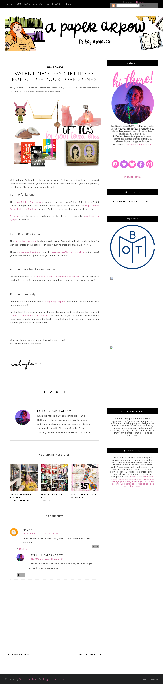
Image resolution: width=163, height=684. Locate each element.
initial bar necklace (26, 241)
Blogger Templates (53, 679)
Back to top (148, 679)
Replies (23, 549)
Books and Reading (29, 4)
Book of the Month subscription (30, 315)
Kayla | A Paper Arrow (54, 410)
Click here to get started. (138, 144)
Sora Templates (28, 679)
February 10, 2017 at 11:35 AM (40, 533)
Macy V (28, 529)
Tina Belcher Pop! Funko (28, 202)
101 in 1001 (53, 4)
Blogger (140, 2)
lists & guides (55, 67)
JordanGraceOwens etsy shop (68, 252)
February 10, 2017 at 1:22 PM (46, 559)
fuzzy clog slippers (55, 301)
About (69, 4)
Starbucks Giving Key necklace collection (56, 277)
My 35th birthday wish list (84, 496)
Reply (95, 546)
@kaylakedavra (132, 177)
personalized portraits (29, 252)
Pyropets (14, 216)
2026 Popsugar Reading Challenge (51, 497)
